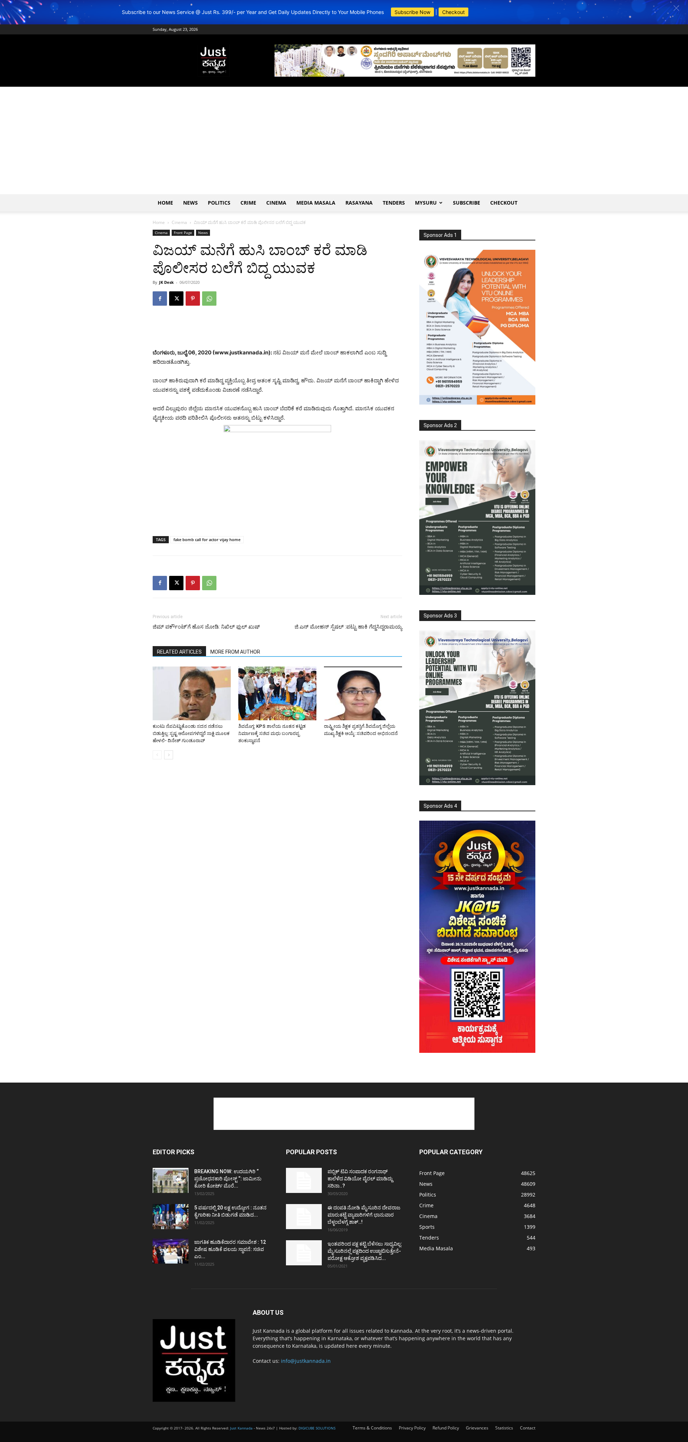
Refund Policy (446, 1428)
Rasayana (359, 202)
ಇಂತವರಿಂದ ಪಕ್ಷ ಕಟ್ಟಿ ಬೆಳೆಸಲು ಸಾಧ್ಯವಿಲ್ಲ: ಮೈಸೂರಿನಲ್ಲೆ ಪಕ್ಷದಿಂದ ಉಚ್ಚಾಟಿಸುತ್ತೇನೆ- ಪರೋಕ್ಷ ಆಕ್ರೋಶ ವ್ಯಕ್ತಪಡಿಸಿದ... (365, 1251)
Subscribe (466, 202)
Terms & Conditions (372, 1428)
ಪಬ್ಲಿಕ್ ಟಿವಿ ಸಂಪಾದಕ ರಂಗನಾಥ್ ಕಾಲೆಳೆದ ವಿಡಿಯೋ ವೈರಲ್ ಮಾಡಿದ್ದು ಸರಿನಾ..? (360, 1179)
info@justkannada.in (306, 1360)
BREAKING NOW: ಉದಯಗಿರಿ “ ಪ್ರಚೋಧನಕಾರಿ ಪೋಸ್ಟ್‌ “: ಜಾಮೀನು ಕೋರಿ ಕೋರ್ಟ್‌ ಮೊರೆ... (228, 1179)
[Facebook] (160, 298)
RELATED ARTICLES (179, 652)
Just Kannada (241, 1428)
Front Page (183, 232)
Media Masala (315, 202)
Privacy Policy (412, 1428)
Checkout (453, 12)
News (190, 202)
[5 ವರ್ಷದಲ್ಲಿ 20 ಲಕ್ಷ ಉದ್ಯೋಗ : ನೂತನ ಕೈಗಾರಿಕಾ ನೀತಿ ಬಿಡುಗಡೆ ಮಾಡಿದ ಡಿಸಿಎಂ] (170, 1216)
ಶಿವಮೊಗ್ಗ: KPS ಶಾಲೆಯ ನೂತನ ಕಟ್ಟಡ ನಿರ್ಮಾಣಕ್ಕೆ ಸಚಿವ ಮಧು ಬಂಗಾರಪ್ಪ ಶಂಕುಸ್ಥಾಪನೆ (272, 733)
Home (165, 202)
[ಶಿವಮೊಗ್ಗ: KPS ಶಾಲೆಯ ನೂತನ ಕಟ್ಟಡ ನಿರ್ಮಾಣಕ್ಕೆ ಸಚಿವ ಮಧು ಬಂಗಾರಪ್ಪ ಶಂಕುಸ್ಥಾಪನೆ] (277, 693)
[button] (676, 8)
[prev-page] (157, 754)
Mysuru (426, 202)
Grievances (477, 1428)
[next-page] (168, 754)
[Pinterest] (193, 298)
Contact (527, 1428)
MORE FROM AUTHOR (235, 652)
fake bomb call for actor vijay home (206, 539)
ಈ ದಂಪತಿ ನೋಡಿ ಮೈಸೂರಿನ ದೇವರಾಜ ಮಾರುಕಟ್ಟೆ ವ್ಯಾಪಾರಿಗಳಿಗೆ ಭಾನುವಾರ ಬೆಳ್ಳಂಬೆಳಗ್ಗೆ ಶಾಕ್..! (364, 1215)
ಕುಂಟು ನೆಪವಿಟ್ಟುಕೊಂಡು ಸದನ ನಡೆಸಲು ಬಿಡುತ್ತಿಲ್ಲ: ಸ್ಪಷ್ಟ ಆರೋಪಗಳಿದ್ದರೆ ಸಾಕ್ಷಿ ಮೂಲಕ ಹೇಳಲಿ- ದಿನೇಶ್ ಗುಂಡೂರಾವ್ (191, 733)
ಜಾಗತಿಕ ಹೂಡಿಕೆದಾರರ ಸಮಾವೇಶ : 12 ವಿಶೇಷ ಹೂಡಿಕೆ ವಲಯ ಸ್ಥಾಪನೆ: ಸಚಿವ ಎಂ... (230, 1249)
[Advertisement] (344, 140)
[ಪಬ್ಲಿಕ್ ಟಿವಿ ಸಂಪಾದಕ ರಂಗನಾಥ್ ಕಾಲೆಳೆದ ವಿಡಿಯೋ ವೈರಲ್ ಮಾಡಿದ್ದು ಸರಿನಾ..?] (304, 1180)
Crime (248, 202)
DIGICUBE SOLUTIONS (316, 1428)
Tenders (394, 202)
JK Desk (166, 282)
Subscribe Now (412, 12)
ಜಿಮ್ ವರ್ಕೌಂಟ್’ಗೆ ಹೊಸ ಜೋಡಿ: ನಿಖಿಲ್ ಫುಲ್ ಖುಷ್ (206, 627)
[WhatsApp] (209, 298)
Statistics (504, 1428)
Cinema (276, 202)
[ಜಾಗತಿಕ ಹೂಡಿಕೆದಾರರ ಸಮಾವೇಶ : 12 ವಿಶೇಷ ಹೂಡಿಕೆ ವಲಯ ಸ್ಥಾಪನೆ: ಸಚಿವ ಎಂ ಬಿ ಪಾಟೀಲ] (170, 1251)
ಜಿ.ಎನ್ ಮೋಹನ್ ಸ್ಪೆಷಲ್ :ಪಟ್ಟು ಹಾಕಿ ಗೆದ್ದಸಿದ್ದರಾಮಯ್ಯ (348, 627)
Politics (219, 202)
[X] (176, 298)
